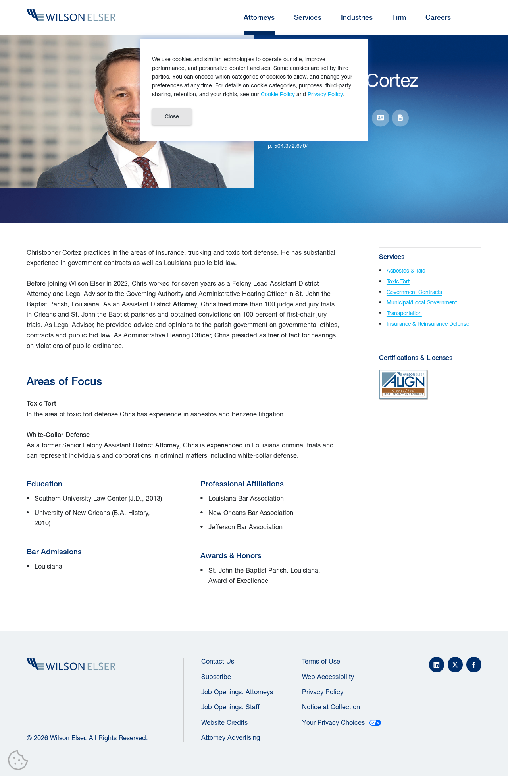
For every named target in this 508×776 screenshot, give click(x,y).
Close (172, 116)
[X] (455, 664)
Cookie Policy (278, 94)
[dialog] (254, 90)
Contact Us (217, 661)
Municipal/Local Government (422, 302)
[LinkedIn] (436, 664)
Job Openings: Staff (230, 707)
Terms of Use (321, 661)
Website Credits (224, 722)
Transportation (404, 313)
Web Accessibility (328, 677)
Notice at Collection (331, 707)
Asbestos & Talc (406, 270)
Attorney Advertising (230, 737)
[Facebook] (473, 664)
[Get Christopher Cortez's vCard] (380, 117)
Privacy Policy (322, 692)
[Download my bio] (400, 117)
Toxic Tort (398, 281)
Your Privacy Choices (333, 722)
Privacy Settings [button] (20, 762)
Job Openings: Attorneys (237, 692)
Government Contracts (414, 292)
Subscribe (216, 677)
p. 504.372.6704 (288, 146)
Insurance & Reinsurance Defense (428, 324)
